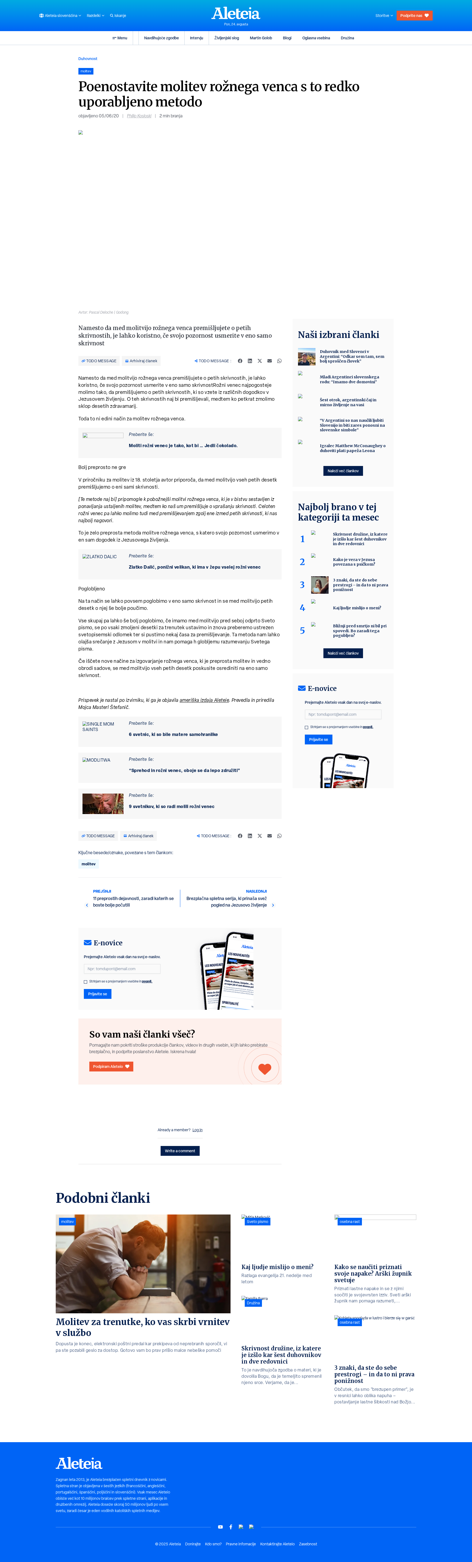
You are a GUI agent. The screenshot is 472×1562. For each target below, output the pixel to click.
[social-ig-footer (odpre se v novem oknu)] (251, 1527)
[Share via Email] (269, 361)
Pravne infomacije (241, 1544)
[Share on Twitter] (260, 361)
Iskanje (120, 15)
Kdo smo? (213, 1544)
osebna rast (350, 1221)
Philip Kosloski (139, 116)
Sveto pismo (257, 1221)
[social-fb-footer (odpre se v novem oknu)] (230, 1527)
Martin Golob (261, 37)
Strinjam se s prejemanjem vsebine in (120, 981)
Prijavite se (97, 993)
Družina (347, 37)
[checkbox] (85, 982)
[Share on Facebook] (240, 361)
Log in (198, 1129)
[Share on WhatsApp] (279, 361)
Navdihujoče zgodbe (161, 37)
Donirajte (193, 1544)
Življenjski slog (226, 37)
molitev (89, 863)
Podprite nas (411, 15)
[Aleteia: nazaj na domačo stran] (236, 13)
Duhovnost (88, 58)
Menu (122, 37)
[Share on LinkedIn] (250, 361)
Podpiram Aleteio (108, 1066)
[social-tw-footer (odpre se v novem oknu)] (241, 1527)
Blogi (287, 37)
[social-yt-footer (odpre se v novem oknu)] (220, 1527)
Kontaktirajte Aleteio (277, 1544)
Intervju (196, 37)
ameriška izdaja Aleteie (204, 700)
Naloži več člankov (343, 470)
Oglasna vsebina (316, 37)
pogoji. (147, 981)
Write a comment (180, 1150)
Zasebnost (308, 1544)
